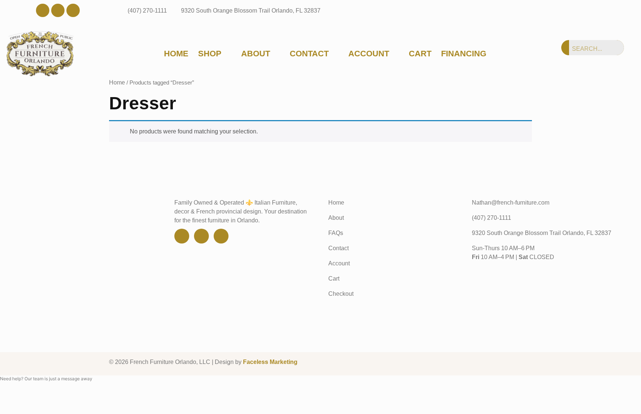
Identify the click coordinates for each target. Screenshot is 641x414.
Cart (420, 54)
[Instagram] (73, 10)
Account (368, 54)
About (255, 54)
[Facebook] (42, 10)
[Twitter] (58, 10)
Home (176, 54)
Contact (309, 54)
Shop (209, 54)
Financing (463, 54)
